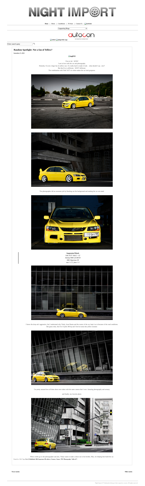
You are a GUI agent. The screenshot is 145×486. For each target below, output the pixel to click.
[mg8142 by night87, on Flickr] (72, 128)
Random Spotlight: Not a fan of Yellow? (33, 49)
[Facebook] (88, 23)
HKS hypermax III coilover (43, 459)
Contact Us (79, 23)
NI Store (70, 23)
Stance (58, 459)
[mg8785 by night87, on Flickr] (72, 320)
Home (46, 23)
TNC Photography (66, 459)
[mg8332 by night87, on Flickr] (72, 56)
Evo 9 (27, 459)
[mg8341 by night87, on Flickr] (72, 249)
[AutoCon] (81, 40)
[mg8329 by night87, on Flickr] (72, 186)
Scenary (53, 459)
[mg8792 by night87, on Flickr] (72, 385)
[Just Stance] (62, 40)
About (53, 23)
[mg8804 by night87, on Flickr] (72, 452)
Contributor (61, 23)
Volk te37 (74, 459)
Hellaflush (32, 459)
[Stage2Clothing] (53, 40)
